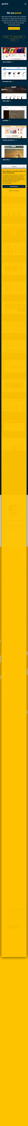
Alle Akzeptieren (14, 186)
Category (6, 36)
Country (13, 40)
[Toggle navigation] (25, 4)
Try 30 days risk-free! (14, 28)
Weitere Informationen (14, 190)
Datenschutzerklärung (7, 183)
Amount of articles (18, 36)
